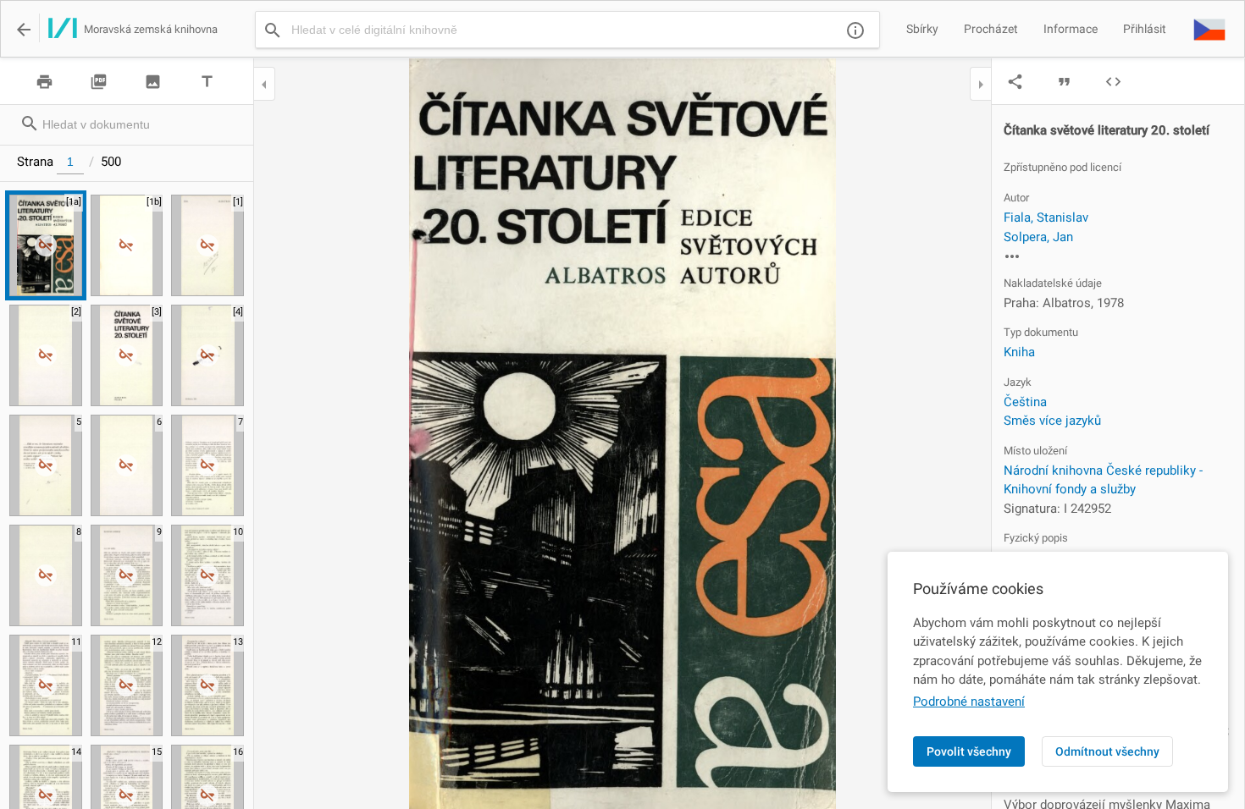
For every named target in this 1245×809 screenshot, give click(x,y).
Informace (1070, 29)
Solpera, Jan (1038, 237)
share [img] (1015, 82)
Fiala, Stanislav (1046, 217)
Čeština (1025, 402)
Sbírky (922, 29)
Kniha (1019, 352)
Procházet (991, 29)
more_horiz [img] (1012, 256)
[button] (1209, 28)
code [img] (1113, 82)
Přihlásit (1144, 29)
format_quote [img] (1064, 82)
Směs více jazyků (1052, 420)
